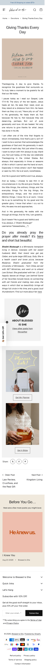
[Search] (34, 9)
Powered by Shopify (32, 655)
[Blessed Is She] (18, 10)
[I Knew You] (22, 532)
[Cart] (41, 9)
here (40, 236)
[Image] (22, 371)
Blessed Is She (17, 655)
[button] (3, 334)
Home (4, 18)
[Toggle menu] (4, 9)
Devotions (15, 18)
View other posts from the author (22, 330)
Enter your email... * (13, 635)
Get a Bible (22, 450)
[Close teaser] (7, 322)
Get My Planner (23, 397)
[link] (12, 461)
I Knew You (8, 555)
